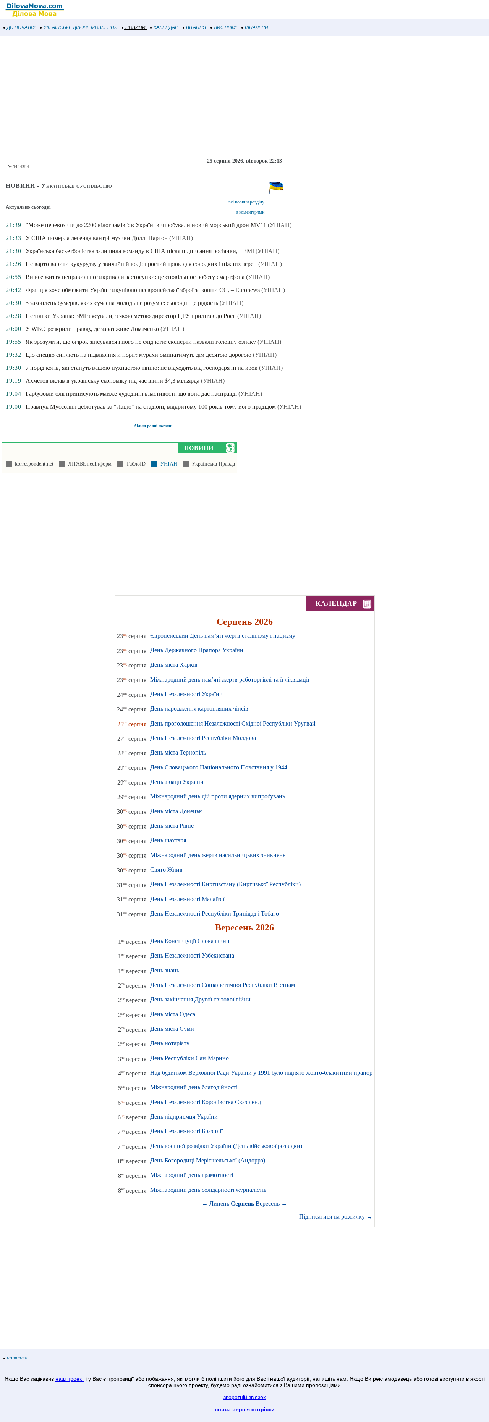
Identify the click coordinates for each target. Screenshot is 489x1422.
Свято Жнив (166, 869)
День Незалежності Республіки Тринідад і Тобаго (214, 913)
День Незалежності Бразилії (186, 1131)
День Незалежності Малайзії (187, 899)
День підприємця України (184, 1116)
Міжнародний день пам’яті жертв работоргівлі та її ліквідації (229, 679)
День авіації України (177, 782)
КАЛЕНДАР (165, 27)
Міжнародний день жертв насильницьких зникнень (217, 855)
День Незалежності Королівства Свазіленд (205, 1102)
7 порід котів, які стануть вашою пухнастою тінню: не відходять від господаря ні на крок (141, 367)
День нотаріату (169, 1043)
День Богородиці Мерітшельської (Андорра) (207, 1160)
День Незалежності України (186, 694)
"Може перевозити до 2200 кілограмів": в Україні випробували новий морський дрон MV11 (146, 225)
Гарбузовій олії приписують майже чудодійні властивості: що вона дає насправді (131, 393)
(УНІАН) (279, 225)
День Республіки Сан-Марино (189, 1058)
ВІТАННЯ (196, 27)
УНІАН (167, 464)
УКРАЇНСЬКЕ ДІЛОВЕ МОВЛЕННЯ (80, 27)
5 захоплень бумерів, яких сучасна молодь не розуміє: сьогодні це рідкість (122, 303)
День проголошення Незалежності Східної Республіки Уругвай (233, 723)
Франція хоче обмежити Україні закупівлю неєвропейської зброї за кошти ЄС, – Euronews (143, 290)
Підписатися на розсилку (335, 1216)
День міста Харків (174, 664)
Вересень (268, 1203)
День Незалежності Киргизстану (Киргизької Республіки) (225, 884)
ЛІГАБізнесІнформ (88, 464)
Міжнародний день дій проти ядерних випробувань (217, 796)
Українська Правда (212, 464)
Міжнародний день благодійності (194, 1087)
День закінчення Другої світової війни (200, 999)
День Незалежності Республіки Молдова (203, 738)
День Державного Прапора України (196, 650)
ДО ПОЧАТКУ (21, 27)
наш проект (69, 1379)
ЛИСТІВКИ (225, 27)
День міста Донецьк (176, 811)
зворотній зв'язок (244, 1397)
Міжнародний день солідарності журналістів (208, 1190)
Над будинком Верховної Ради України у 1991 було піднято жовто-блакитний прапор (261, 1072)
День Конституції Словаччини (190, 941)
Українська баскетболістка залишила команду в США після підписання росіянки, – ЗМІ (140, 251)
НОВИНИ (135, 27)
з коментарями (250, 212)
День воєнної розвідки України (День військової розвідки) (226, 1146)
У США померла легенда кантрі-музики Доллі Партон (97, 238)
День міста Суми (172, 1028)
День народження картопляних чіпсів (199, 708)
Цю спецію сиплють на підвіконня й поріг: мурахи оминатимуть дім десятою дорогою (138, 354)
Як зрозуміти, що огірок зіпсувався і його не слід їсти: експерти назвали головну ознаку (141, 342)
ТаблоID (134, 464)
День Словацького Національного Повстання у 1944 (218, 767)
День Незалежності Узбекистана (192, 955)
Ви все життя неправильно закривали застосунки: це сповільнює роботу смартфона (135, 277)
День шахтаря (168, 840)
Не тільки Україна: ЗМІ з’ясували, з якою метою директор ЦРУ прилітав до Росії (131, 316)
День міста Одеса (172, 1014)
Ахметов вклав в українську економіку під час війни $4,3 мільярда (112, 380)
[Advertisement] (229, 97)
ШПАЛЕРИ (256, 27)
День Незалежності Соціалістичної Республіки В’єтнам (222, 985)
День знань (164, 970)
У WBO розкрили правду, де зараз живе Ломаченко (92, 329)
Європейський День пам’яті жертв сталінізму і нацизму (222, 635)
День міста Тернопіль (178, 752)
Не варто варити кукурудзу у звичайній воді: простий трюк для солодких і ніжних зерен (141, 264)
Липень (219, 1203)
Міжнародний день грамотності (191, 1175)
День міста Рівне (172, 825)
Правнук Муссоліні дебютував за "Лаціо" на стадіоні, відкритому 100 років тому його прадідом (151, 406)
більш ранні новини (153, 425)
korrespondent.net (32, 464)
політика (17, 1358)
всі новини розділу (246, 202)
